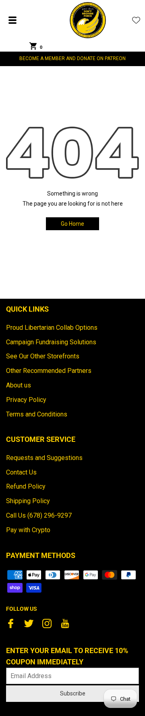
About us (18, 385)
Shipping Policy (28, 501)
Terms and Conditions (36, 414)
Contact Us (21, 472)
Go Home (72, 224)
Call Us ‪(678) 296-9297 (39, 515)
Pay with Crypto (28, 530)
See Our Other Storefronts (42, 356)
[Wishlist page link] (136, 20)
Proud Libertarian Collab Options (51, 327)
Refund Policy (26, 486)
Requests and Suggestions (44, 458)
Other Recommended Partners (48, 371)
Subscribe (72, 693)
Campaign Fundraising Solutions (51, 342)
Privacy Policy (26, 400)
